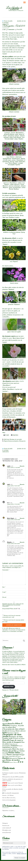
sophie (8, 466)
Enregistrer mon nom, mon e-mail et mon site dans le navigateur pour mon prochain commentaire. (12, 605)
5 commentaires (10, 29)
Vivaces (5, 762)
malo (4, 29)
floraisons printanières (13, 441)
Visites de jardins (13, 760)
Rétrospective (22, 441)
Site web (4, 597)
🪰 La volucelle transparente (10, 793)
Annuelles (11, 724)
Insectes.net (5, 825)
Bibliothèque (12, 731)
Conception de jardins (18, 738)
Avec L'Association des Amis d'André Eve (13, 729)
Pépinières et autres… (8, 810)
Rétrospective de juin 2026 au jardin (13, 777)
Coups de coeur (15, 740)
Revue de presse (17, 756)
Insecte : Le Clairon (7, 795)
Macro (14, 749)
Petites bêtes (14, 752)
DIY (22, 740)
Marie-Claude (10, 518)
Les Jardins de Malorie (14, 8)
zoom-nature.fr (6, 828)
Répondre (22, 466)
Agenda (4, 724)
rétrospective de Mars (13, 45)
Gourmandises (6, 745)
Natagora (5, 823)
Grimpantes (15, 746)
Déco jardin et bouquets (11, 742)
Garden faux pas (13, 744)
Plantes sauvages (13, 755)
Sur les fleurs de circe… (9, 797)
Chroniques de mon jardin (16, 439)
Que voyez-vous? (7, 756)
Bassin (7, 731)
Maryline (9, 542)
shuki (8, 484)
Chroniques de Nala (16, 737)
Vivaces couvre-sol (14, 762)
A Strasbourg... (14, 725)
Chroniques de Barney (13, 733)
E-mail (4, 592)
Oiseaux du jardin (9, 751)
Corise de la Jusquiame (9, 800)
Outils (17, 751)
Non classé (20, 749)
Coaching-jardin (7, 738)
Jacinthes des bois (21, 21)
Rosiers (5, 758)
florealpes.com (6, 830)
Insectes (20, 745)
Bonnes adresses (21, 731)
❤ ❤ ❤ (20, 762)
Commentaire (5, 570)
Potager (22, 755)
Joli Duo (13, 747)
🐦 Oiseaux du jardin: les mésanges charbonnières (7, 22)
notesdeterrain (6, 832)
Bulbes (5, 733)
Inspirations (6, 747)
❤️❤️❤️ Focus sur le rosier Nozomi (12, 783)
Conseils (5, 740)
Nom (3, 587)
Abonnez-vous (8, 686)
